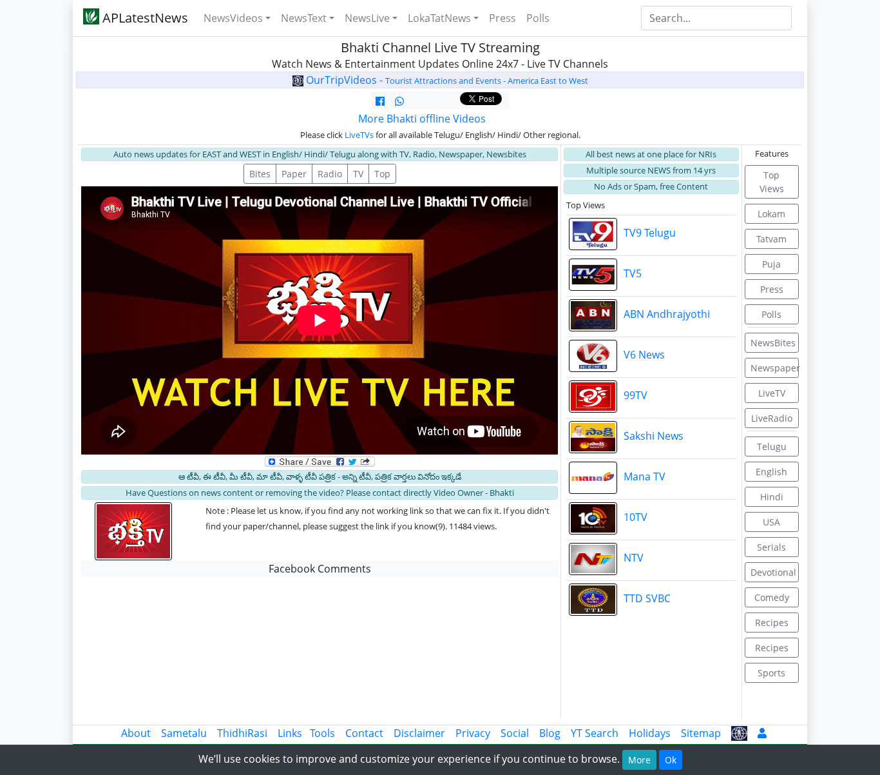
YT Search (594, 733)
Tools (322, 733)
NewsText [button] (304, 18)
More (639, 760)
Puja (771, 264)
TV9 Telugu (650, 233)
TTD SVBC (647, 598)
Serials (771, 547)
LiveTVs (359, 135)
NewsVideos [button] (233, 18)
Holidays (650, 733)
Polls (538, 18)
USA (771, 522)
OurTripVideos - (445, 80)
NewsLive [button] (367, 18)
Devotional (773, 572)
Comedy (771, 597)
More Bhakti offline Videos (422, 119)
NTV (634, 558)
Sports (771, 673)
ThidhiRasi (242, 733)
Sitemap (701, 733)
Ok (670, 760)
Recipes (772, 622)
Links (290, 733)
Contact (364, 733)
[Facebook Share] (380, 101)
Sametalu (184, 733)
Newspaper (775, 368)
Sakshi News (654, 436)
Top (382, 174)
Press (502, 18)
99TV (635, 395)
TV (358, 174)
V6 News (644, 355)
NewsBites (773, 343)
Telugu (772, 446)
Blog (549, 733)
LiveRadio (771, 418)
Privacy (472, 733)
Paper (294, 174)
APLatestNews (143, 17)
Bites (260, 174)
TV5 (633, 273)
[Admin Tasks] (762, 733)
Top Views (772, 182)
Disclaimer (419, 733)
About (136, 733)
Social (515, 733)
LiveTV (771, 393)
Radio (330, 174)
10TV (635, 517)
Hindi (771, 497)
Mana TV (644, 476)
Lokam (771, 214)
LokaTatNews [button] (439, 18)
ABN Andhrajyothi (667, 314)
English (771, 472)
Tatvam (771, 239)
